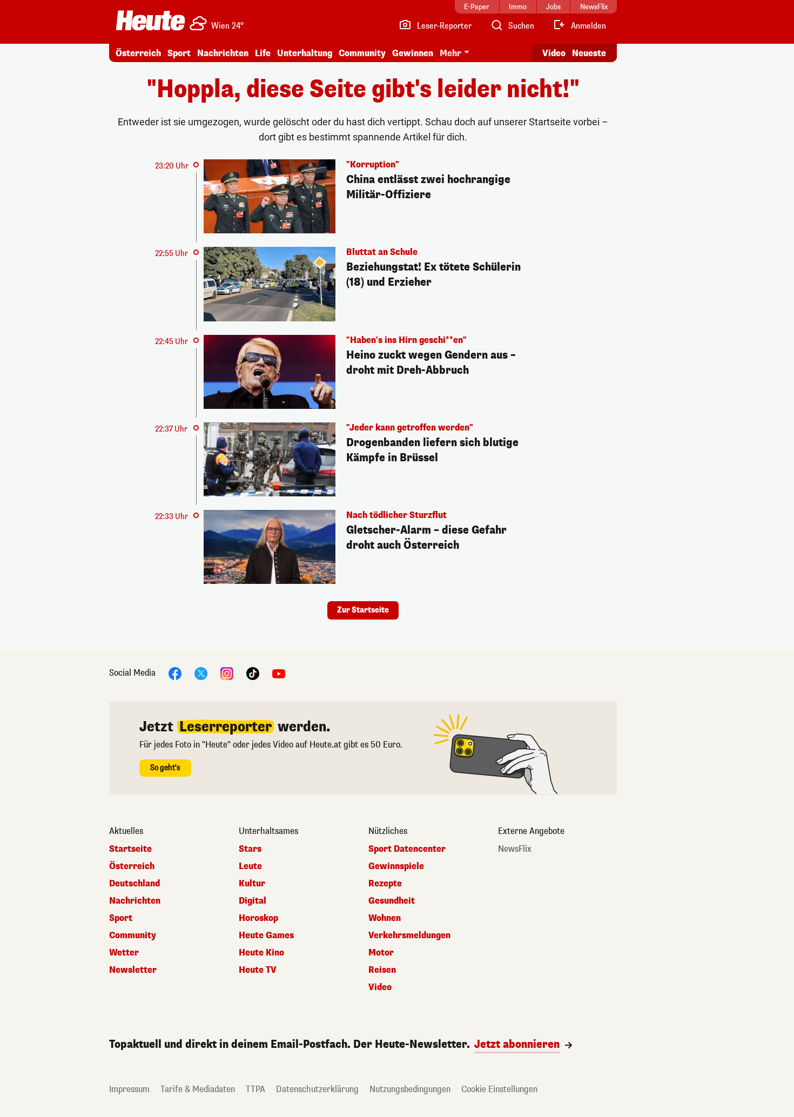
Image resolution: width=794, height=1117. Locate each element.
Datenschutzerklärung (317, 1089)
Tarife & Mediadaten (197, 1089)
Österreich (138, 53)
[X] (200, 673)
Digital (252, 901)
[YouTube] (278, 673)
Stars (250, 849)
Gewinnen (412, 53)
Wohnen (384, 918)
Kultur (252, 883)
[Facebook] (175, 673)
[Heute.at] (150, 20)
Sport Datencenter (407, 849)
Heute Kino (261, 952)
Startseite (130, 849)
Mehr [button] (450, 53)
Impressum (129, 1089)
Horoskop (258, 918)
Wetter (124, 952)
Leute (250, 866)
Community (362, 53)
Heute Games (266, 935)
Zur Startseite (363, 610)
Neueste (589, 53)
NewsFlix (514, 849)
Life (263, 53)
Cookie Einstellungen (499, 1089)
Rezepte (385, 883)
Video (554, 53)
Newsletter (133, 970)
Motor (381, 952)
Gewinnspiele (396, 866)
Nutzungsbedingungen (409, 1089)
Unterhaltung (304, 53)
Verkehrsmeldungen (409, 935)
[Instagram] (226, 673)
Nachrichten (134, 901)
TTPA (255, 1089)
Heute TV (258, 970)
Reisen (382, 970)
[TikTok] (252, 673)
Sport (179, 53)
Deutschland (134, 883)
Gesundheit (391, 901)
